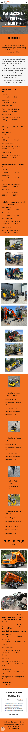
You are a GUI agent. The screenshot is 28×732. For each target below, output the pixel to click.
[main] (14, 19)
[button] (2, 2)
